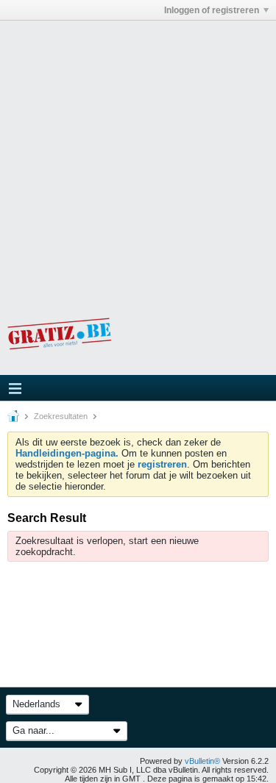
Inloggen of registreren (211, 10)
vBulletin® (202, 761)
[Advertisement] (138, 158)
